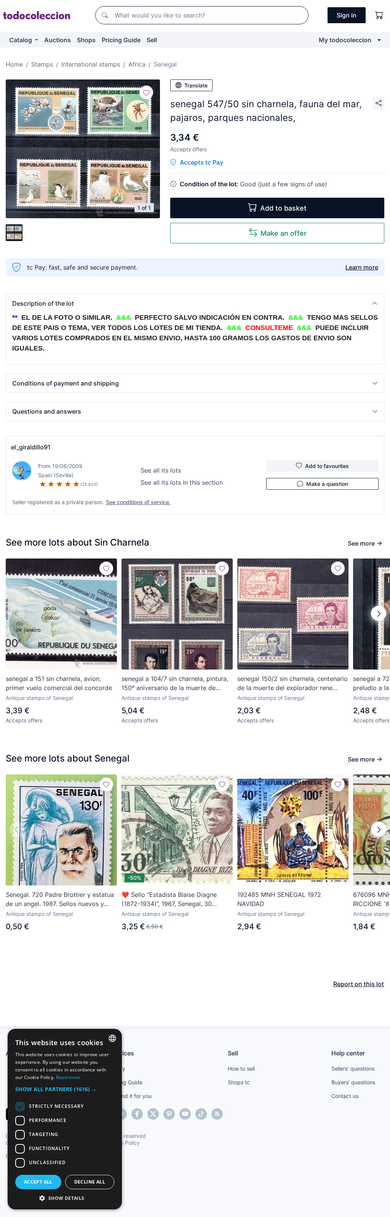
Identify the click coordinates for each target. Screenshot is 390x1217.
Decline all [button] (89, 1182)
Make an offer (284, 233)
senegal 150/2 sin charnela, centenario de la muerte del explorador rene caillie (292, 683)
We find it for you (130, 1096)
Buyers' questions (353, 1082)
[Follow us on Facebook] (137, 1114)
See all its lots (161, 470)
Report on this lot (358, 984)
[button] (195, 303)
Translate (196, 85)
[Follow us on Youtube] (185, 1114)
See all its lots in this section (182, 482)
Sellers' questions (352, 1068)
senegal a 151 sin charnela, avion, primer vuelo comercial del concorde (59, 683)
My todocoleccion (345, 40)
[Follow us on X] (153, 1114)
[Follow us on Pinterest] (169, 1114)
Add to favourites (327, 466)
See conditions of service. (138, 502)
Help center (348, 1053)
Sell (152, 40)
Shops (86, 40)
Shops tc (239, 1082)
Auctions (57, 40)
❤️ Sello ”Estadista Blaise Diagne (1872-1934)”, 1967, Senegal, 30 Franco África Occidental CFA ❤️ (169, 899)
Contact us (344, 1096)
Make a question (327, 484)
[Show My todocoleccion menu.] (379, 40)
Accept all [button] (38, 1182)
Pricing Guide (121, 40)
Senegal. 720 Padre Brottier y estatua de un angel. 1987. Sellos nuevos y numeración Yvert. (60, 899)
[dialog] (65, 1119)
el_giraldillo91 (31, 447)
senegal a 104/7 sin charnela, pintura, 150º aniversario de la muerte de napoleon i (174, 683)
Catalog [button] (21, 40)
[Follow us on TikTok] (201, 1114)
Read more (68, 1077)
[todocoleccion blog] (217, 1114)
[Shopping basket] (379, 15)
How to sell (241, 1068)
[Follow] (146, 92)
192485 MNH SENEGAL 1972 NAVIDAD (279, 899)
